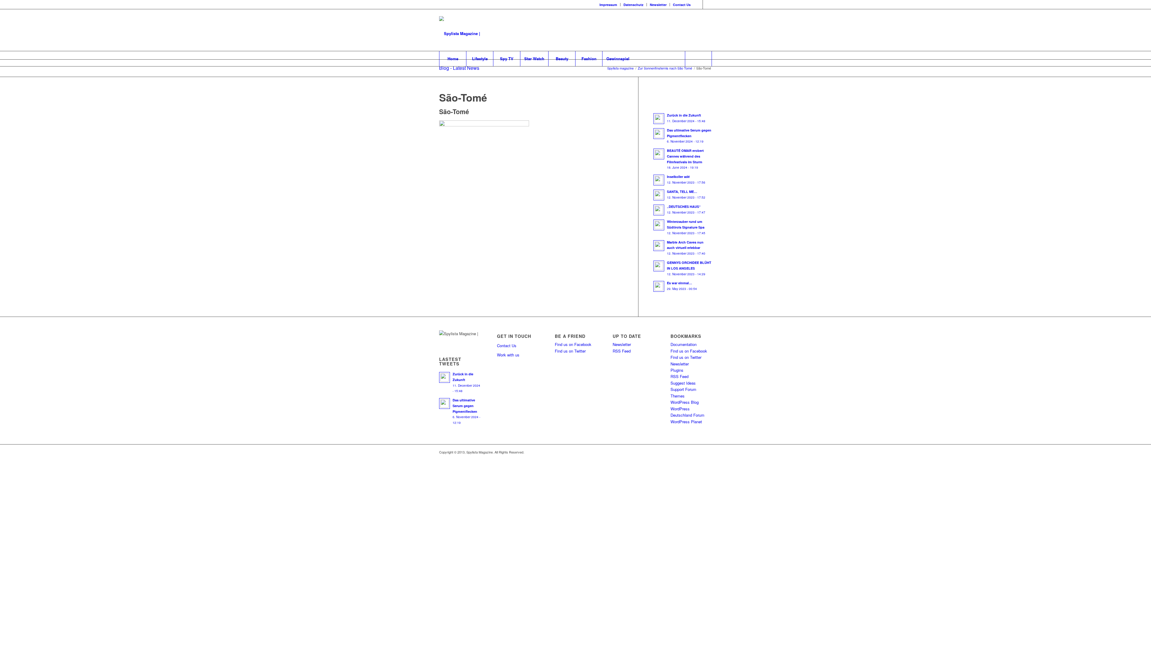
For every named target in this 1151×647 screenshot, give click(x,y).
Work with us (508, 355)
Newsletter (658, 4)
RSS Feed (622, 351)
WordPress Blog (685, 402)
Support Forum (683, 389)
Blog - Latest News (459, 67)
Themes (678, 396)
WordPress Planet (686, 421)
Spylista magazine (620, 68)
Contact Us (682, 4)
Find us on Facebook (573, 344)
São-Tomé (463, 97)
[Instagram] (698, 4)
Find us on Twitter (570, 351)
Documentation (684, 344)
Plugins (677, 370)
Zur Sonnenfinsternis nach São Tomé (665, 68)
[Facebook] (707, 4)
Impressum (608, 4)
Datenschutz (633, 4)
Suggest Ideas (683, 383)
